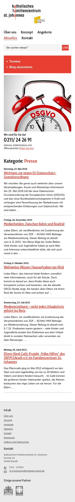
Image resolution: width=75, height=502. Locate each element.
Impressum (9, 437)
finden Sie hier (26, 148)
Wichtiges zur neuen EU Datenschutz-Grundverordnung (30, 175)
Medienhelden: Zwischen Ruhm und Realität (34, 224)
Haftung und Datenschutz (16, 442)
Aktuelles (10, 38)
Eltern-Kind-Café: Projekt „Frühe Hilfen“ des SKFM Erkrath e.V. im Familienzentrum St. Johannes (34, 357)
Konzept (27, 32)
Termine (14, 61)
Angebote (45, 32)
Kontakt (27, 38)
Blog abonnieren (20, 67)
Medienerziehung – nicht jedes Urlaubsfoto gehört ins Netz (34, 308)
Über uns (10, 32)
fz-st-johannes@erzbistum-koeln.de (27, 471)
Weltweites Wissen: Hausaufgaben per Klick (34, 267)
